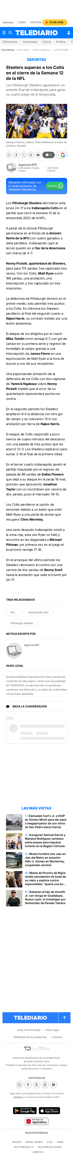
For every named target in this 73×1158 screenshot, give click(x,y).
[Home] (36, 32)
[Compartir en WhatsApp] (9, 155)
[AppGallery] (36, 1121)
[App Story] (49, 1110)
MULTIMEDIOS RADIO (49, 1147)
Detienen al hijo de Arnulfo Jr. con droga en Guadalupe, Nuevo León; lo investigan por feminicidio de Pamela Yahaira (45, 897)
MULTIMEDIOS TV (24, 1147)
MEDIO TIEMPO (34, 1142)
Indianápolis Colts (38, 612)
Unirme (52, 186)
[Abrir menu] (4, 32)
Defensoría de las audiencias (30, 1037)
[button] (61, 155)
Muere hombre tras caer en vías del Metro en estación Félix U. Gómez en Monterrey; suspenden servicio (45, 859)
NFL (13, 612)
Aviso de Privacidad (28, 1029)
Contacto (57, 1037)
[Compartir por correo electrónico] (38, 155)
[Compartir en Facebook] (16, 155)
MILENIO (17, 1142)
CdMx (22, 22)
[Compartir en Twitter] (24, 155)
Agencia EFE (27, 165)
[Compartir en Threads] (31, 155)
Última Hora (10, 42)
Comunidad (30, 42)
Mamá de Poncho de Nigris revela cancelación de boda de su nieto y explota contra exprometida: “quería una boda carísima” (46, 880)
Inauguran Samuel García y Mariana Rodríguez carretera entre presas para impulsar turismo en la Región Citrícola (45, 840)
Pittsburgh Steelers (22, 623)
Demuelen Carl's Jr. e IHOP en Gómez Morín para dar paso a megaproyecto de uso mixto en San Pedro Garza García (46, 821)
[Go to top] (64, 1017)
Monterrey (38, 22)
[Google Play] (25, 1110)
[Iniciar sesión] (68, 32)
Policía (46, 42)
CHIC (50, 1142)
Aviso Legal (52, 1029)
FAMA (60, 1142)
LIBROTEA (37, 1152)
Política (61, 42)
